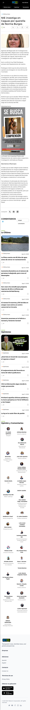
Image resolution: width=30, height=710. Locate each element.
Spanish (4, 660)
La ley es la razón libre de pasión (13, 413)
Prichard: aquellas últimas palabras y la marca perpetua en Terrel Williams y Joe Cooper (14, 400)
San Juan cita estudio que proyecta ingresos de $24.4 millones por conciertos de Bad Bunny (14, 289)
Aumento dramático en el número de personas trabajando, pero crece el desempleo (14, 273)
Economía (26, 7)
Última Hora (7, 7)
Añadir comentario (21, 221)
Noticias (16, 7)
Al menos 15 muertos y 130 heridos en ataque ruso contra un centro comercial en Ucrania (14, 305)
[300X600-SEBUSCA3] (15, 131)
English (4, 663)
